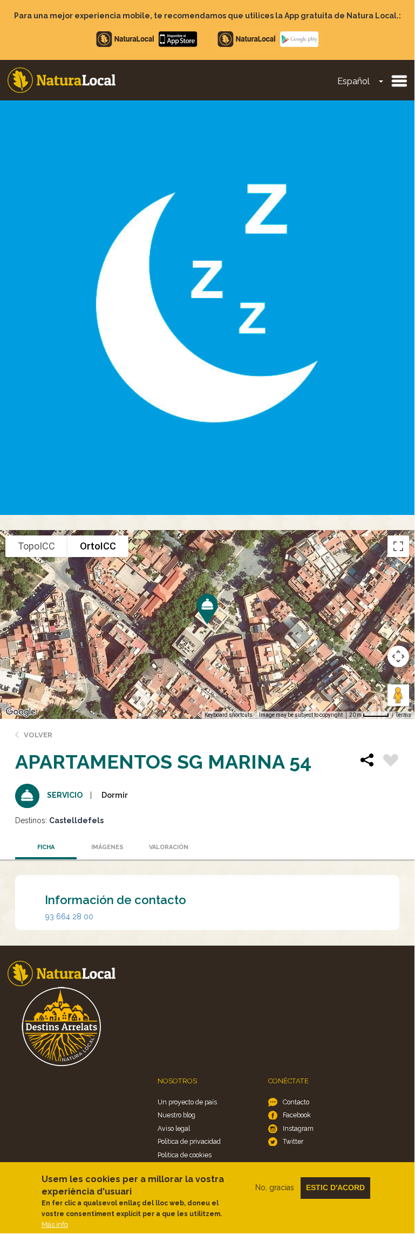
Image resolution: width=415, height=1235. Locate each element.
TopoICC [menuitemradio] (36, 546)
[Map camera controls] (398, 656)
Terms (403, 715)
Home (61, 80)
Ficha (46, 847)
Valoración (168, 847)
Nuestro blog (176, 1115)
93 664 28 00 (69, 916)
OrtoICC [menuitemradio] (98, 546)
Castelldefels (76, 820)
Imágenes (107, 847)
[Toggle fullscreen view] (398, 546)
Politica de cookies (185, 1155)
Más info (55, 1224)
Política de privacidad (189, 1141)
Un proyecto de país (187, 1102)
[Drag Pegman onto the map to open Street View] (398, 695)
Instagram (298, 1128)
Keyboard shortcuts (229, 715)
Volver (38, 735)
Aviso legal (174, 1128)
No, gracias (274, 1187)
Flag (390, 761)
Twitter (293, 1141)
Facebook (297, 1115)
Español (353, 81)
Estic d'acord (335, 1187)
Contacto (296, 1102)
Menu (399, 80)
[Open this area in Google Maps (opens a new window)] (20, 712)
